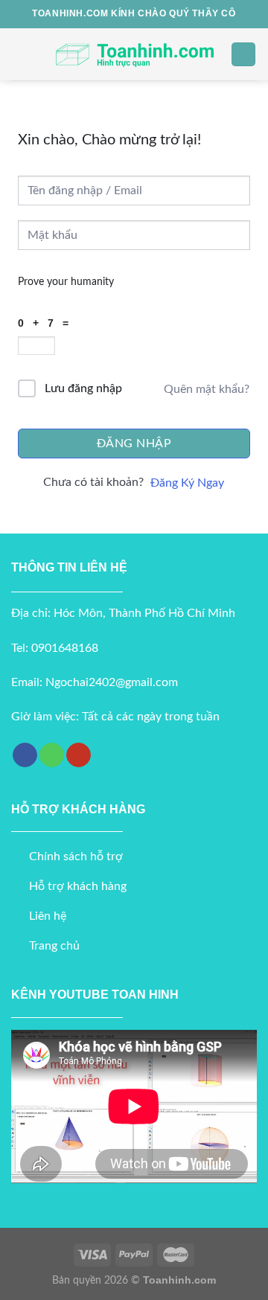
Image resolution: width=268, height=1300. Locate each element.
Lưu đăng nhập (83, 388)
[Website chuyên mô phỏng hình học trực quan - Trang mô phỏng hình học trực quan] (134, 54)
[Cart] (243, 54)
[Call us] (51, 755)
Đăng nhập (134, 443)
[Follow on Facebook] (25, 755)
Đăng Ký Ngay (187, 483)
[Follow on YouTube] (78, 755)
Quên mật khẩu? (206, 389)
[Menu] (20, 54)
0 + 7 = (46, 323)
